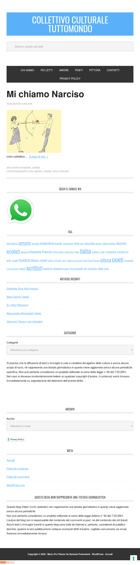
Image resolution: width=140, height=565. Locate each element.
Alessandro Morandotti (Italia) (24, 313)
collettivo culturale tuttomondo (70, 24)
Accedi (11, 460)
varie (106, 268)
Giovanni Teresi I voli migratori (24, 321)
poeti (117, 259)
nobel (43, 260)
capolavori (68, 243)
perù (64, 260)
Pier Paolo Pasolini (91, 260)
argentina (47, 243)
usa (100, 268)
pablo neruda (54, 260)
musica (24, 259)
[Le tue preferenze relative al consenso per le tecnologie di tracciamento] (133, 558)
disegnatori (109, 243)
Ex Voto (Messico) (18, 305)
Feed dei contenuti (17, 468)
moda (15, 260)
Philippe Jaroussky (75, 260)
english (13, 251)
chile (76, 243)
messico (111, 252)
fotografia (35, 252)
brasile (58, 243)
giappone (69, 251)
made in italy (98, 252)
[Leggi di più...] (38, 156)
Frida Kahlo (58, 251)
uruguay (92, 268)
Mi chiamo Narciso (45, 93)
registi (22, 268)
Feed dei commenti (18, 477)
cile (81, 243)
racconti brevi (13, 268)
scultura (47, 268)
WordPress (98, 554)
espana (24, 252)
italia (85, 250)
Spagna (57, 268)
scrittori (34, 267)
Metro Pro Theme (56, 554)
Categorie (12, 342)
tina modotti (76, 268)
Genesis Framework (79, 554)
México (34, 260)
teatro (66, 268)
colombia (89, 243)
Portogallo (128, 260)
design (98, 243)
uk (85, 268)
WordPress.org (16, 485)
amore (27, 167)
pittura (105, 259)
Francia (47, 251)
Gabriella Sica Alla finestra (22, 288)
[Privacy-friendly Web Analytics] (7, 562)
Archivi (11, 418)
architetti (35, 243)
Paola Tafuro (60, 171)
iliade (77, 251)
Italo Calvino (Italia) (18, 297)
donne (36, 167)
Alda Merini (12, 243)
